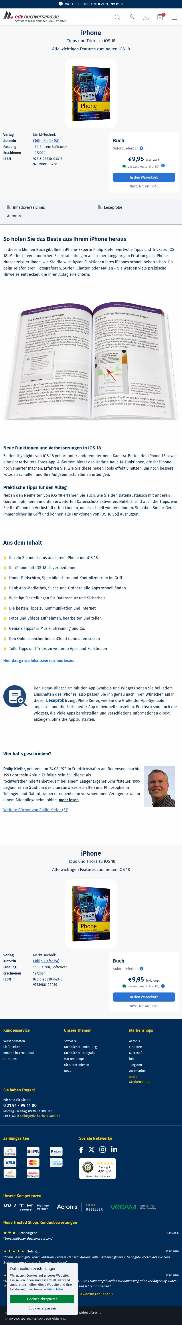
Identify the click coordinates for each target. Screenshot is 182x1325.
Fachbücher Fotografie (79, 1053)
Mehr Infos (55, 1289)
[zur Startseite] (33, 15)
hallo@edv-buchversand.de (40, 1116)
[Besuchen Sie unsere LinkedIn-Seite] (115, 1151)
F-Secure (135, 1047)
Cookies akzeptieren (42, 1299)
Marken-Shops (74, 1059)
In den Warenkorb (144, 177)
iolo (132, 1059)
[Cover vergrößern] (91, 93)
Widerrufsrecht (90, 1313)
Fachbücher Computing (80, 1047)
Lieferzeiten (11, 1047)
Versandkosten (14, 1041)
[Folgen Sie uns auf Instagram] (103, 1151)
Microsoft (136, 1053)
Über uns (10, 1059)
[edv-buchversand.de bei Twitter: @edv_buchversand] (91, 1151)
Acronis (134, 1041)
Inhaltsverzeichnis (29, 207)
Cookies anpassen (42, 1308)
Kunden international (18, 1053)
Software (70, 1041)
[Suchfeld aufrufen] (117, 17)
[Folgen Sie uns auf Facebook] (82, 1151)
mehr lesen (69, 800)
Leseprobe (113, 207)
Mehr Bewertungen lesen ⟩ (91, 1294)
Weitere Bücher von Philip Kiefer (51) (35, 810)
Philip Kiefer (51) (46, 141)
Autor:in (14, 216)
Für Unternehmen (76, 1065)
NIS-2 (67, 1071)
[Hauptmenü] (174, 17)
